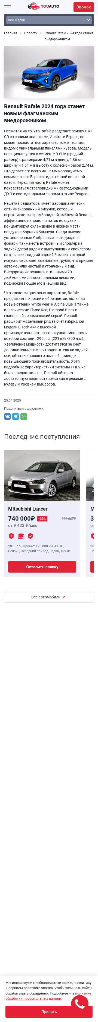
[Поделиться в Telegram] (15, 416)
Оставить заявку (42, 566)
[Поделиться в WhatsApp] (23, 416)
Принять (49, 1011)
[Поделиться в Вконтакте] (7, 416)
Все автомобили (45, 597)
